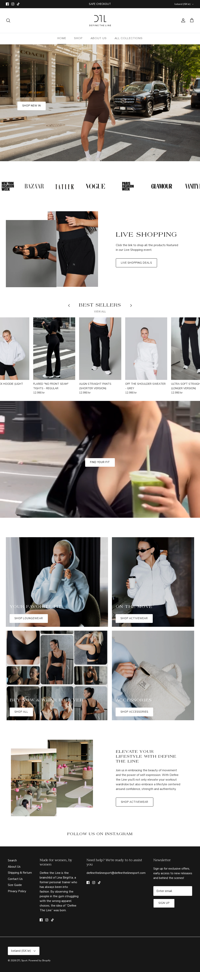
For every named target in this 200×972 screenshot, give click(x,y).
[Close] (138, 443)
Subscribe (100, 504)
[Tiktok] (105, 516)
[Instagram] (100, 516)
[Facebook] (94, 516)
